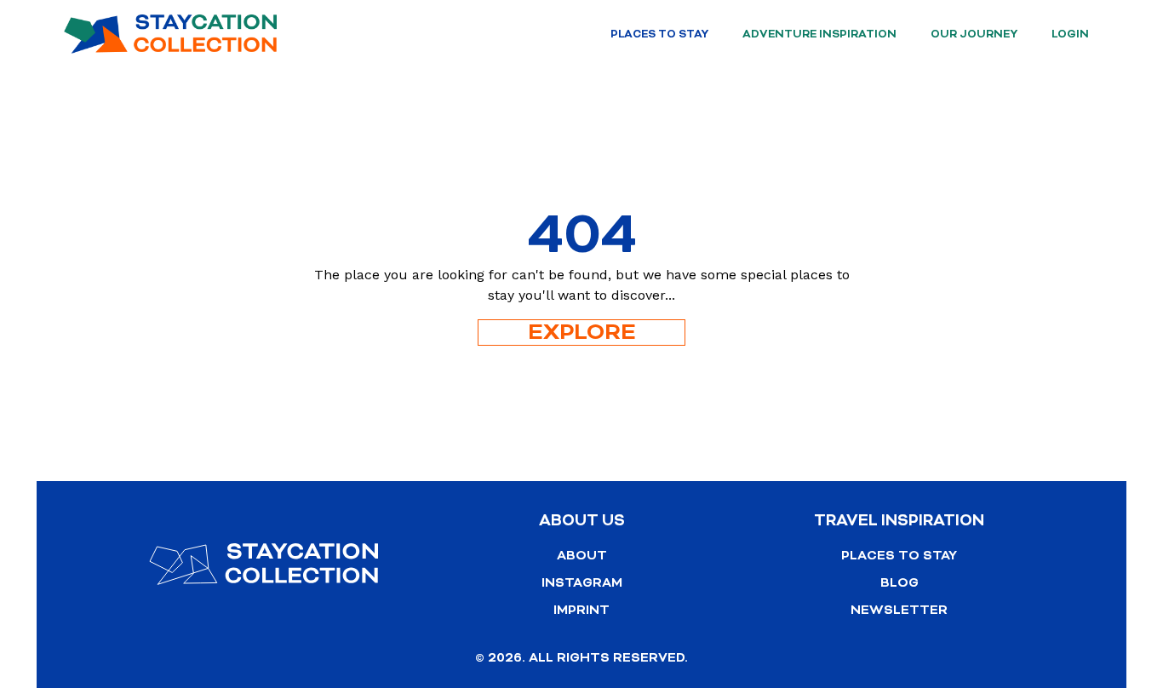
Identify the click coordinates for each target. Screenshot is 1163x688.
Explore (582, 332)
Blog (899, 583)
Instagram (581, 583)
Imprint (581, 610)
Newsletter (899, 610)
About (582, 556)
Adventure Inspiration (819, 34)
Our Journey (974, 34)
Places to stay (659, 34)
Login (1070, 34)
